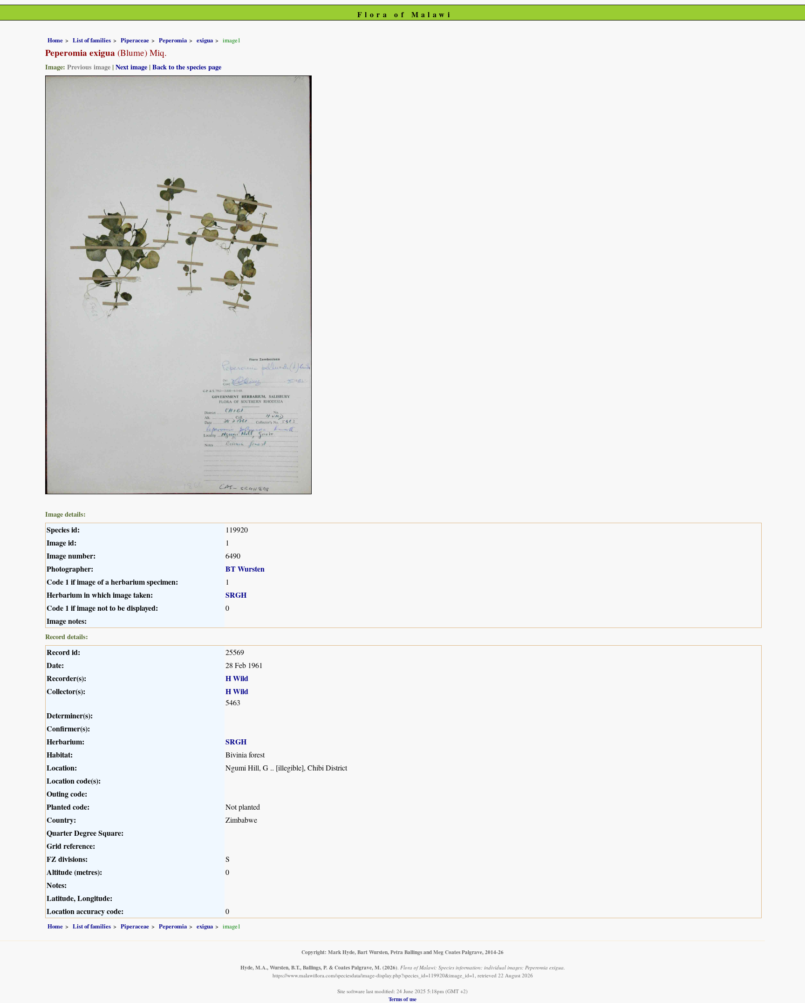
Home (55, 40)
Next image (131, 67)
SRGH (235, 594)
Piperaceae (135, 40)
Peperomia (173, 40)
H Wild (236, 678)
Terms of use (402, 999)
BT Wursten (245, 568)
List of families (92, 40)
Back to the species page (186, 67)
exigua (205, 40)
